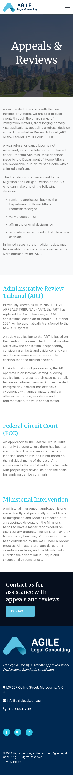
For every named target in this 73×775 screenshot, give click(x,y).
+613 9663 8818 (19, 709)
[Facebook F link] (6, 732)
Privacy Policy (12, 761)
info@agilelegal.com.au (24, 700)
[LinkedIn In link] (29, 732)
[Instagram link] (17, 732)
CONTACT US (20, 611)
